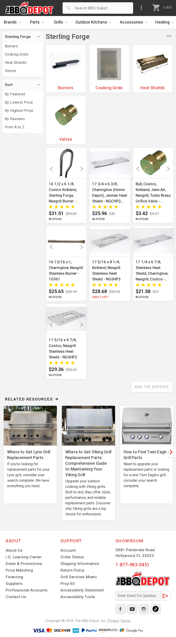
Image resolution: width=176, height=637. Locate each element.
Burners (11, 46)
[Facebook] (121, 609)
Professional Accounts (27, 590)
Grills (58, 22)
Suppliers (14, 583)
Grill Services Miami (78, 577)
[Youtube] (132, 609)
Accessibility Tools (77, 596)
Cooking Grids (16, 54)
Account (68, 550)
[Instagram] (144, 609)
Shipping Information (79, 563)
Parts (35, 22)
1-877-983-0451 (133, 564)
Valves (10, 71)
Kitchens (91, 22)
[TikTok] (156, 609)
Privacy (113, 621)
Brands (10, 22)
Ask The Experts (152, 387)
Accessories (131, 22)
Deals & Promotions (24, 563)
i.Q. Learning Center (24, 557)
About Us (14, 550)
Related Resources (29, 399)
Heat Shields (16, 62)
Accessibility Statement (82, 590)
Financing (14, 577)
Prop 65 (67, 583)
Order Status (72, 557)
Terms (125, 621)
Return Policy (72, 570)
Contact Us (16, 596)
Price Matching (19, 570)
